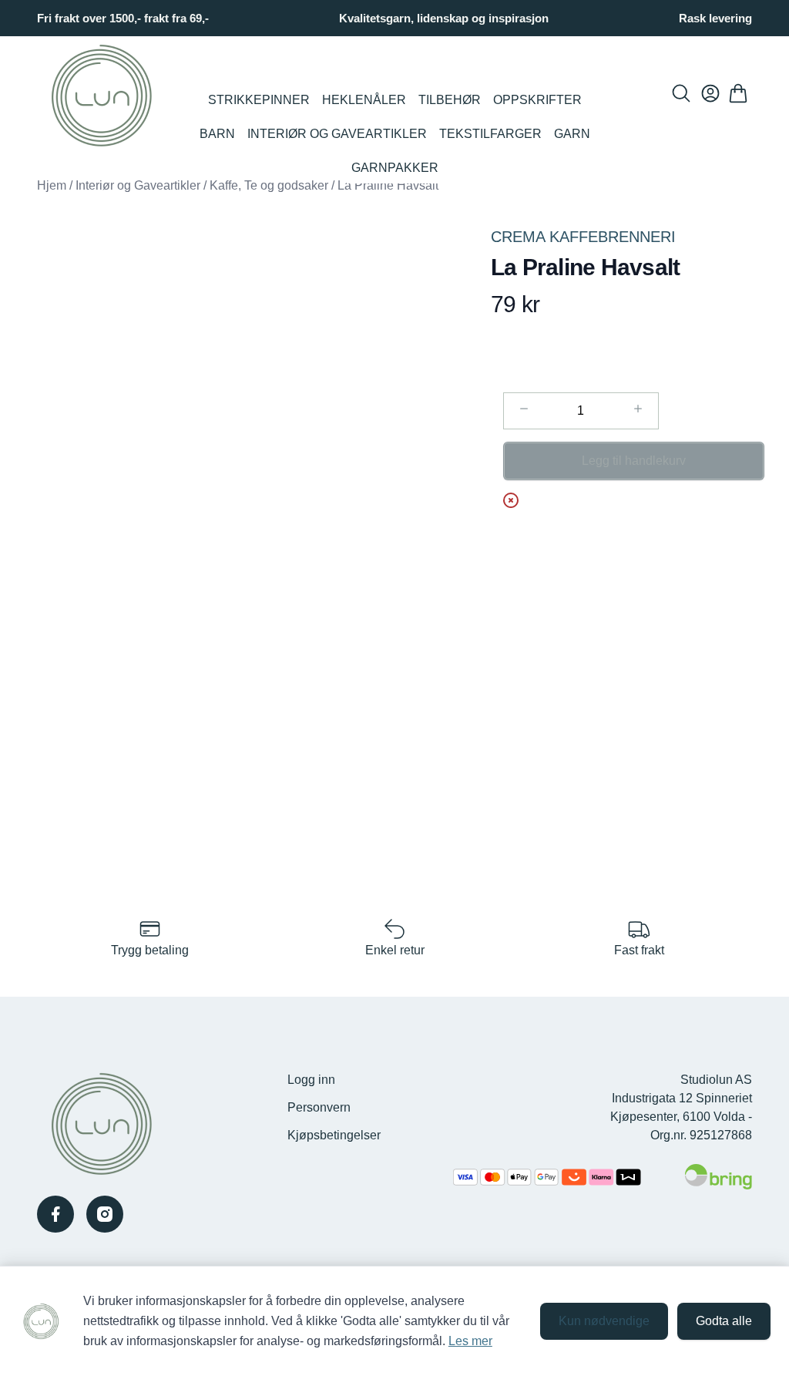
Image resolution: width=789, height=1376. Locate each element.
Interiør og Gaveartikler (337, 133)
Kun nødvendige (604, 1320)
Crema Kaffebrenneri (583, 236)
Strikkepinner (259, 99)
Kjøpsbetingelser (334, 1135)
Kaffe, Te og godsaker (269, 185)
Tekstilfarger (490, 133)
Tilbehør (449, 99)
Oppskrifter (537, 99)
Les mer (470, 1340)
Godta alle (724, 1320)
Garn (572, 133)
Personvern (319, 1107)
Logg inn (311, 1079)
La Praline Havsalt (387, 185)
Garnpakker (394, 167)
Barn (217, 133)
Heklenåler (364, 99)
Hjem (51, 185)
